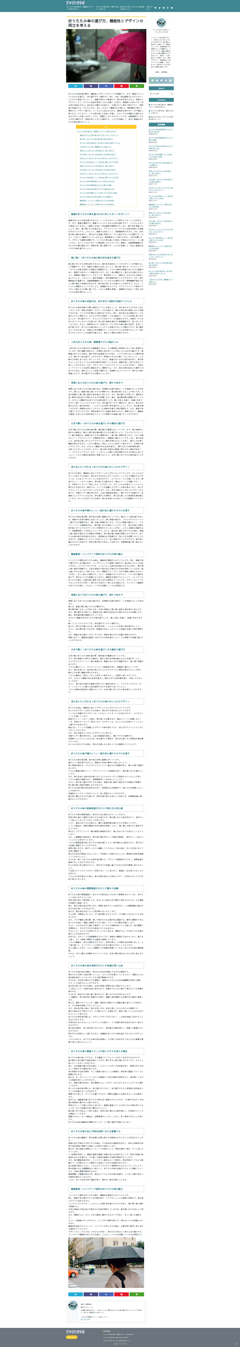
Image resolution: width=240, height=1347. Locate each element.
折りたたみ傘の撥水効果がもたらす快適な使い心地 (97, 189)
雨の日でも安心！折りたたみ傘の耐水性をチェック (132, 8)
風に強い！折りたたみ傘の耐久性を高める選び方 (96, 139)
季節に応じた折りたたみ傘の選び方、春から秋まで (97, 151)
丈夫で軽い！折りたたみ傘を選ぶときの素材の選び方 (98, 154)
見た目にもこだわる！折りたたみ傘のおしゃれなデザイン (99, 158)
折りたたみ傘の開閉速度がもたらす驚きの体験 (95, 185)
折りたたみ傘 (85, 1319)
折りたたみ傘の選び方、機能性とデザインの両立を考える (80, 8)
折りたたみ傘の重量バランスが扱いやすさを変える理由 (98, 193)
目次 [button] (106, 127)
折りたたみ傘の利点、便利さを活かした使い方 (107, 8)
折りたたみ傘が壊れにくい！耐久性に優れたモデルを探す (99, 162)
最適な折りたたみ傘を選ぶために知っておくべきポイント (99, 135)
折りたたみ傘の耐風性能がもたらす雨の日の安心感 (97, 181)
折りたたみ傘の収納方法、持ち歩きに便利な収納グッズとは (100, 143)
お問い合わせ (149, 8)
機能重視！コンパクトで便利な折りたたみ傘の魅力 (97, 200)
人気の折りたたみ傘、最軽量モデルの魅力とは (95, 147)
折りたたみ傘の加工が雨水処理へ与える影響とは (96, 197)
